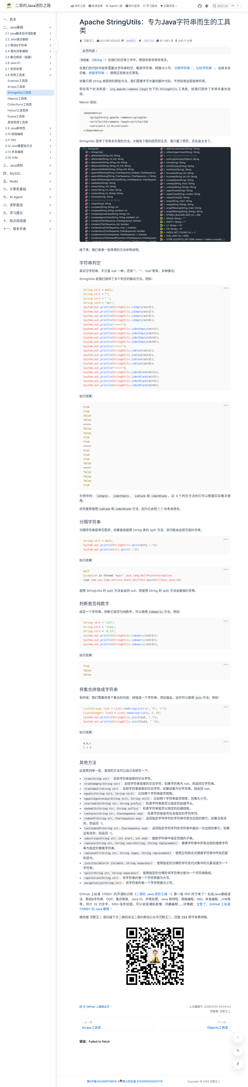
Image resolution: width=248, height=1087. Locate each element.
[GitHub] (200, 6)
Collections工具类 (20, 104)
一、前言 (9, 19)
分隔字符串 (182, 68)
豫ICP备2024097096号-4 (103, 1081)
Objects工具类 (17, 98)
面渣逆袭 (97, 5)
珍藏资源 (167, 6)
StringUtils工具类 (19, 92)
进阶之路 (80, 5)
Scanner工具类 (18, 81)
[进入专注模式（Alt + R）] (237, 1063)
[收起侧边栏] (56, 44)
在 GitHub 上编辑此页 (96, 1006)
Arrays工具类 (16, 87)
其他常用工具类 (18, 122)
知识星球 (134, 5)
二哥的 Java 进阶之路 (151, 894)
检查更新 (237, 1050)
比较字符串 (204, 68)
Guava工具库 (16, 116)
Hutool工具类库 (18, 110)
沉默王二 (89, 40)
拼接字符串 (96, 73)
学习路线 (151, 5)
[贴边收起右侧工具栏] (237, 1037)
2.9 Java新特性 (15, 128)
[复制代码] (225, 113)
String (97, 60)
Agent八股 (115, 5)
